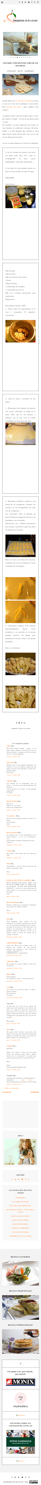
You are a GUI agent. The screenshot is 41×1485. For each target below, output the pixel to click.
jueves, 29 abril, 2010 (13, 1023)
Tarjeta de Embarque (20, 1228)
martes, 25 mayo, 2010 (13, 1069)
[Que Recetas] (20, 1415)
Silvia (8, 864)
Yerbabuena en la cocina (20, 1236)
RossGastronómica (20, 1224)
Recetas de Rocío (12, 801)
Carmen (9, 851)
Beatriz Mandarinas (13, 902)
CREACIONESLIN (12, 943)
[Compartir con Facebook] (16, 723)
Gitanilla (9, 1046)
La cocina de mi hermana (23, 101)
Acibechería (20, 1198)
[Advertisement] (10, 1114)
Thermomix (29, 71)
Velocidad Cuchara (20, 1232)
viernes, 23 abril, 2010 (13, 756)
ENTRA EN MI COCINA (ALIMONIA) (19, 880)
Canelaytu (10, 781)
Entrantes (11, 71)
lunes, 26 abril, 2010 (13, 874)
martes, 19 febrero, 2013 (14, 1084)
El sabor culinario (20, 1202)
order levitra (26, 1080)
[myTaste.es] (21, 1461)
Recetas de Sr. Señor (20, 1216)
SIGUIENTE (6, 1092)
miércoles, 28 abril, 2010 (14, 937)
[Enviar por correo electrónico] (24, 723)
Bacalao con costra (14, 107)
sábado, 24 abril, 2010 (13, 810)
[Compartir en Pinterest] (22, 723)
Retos (20, 71)
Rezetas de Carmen (20, 1220)
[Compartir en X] (19, 723)
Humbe (9, 974)
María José (10, 762)
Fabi (8, 919)
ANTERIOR (34, 1092)
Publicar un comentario (12, 1088)
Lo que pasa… (11, 816)
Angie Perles (11, 961)
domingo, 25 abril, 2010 (14, 845)
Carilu (9, 746)
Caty (8, 987)
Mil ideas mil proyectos (20, 1206)
